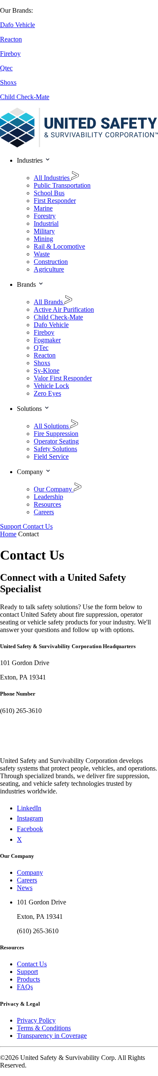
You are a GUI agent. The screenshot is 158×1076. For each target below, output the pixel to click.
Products (28, 979)
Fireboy (10, 53)
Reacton (11, 39)
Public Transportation (62, 185)
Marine (43, 208)
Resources (47, 504)
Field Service (51, 456)
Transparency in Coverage (52, 1035)
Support (27, 971)
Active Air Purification (64, 309)
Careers (44, 512)
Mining (43, 238)
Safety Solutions (55, 448)
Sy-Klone (46, 370)
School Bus (49, 193)
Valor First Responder (63, 378)
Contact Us (32, 964)
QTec (41, 347)
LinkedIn (29, 808)
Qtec (6, 68)
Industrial (46, 223)
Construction (51, 261)
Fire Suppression (56, 433)
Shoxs (8, 82)
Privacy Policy (36, 1020)
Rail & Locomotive (59, 246)
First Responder (55, 200)
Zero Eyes (47, 393)
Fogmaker (47, 340)
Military (44, 231)
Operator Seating (56, 441)
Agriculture (49, 269)
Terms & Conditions (44, 1028)
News (24, 887)
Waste (42, 254)
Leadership (48, 496)
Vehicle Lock (51, 385)
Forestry (45, 215)
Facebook (30, 828)
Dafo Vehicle (17, 24)
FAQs (25, 986)
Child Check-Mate (24, 96)
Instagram (30, 818)
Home (8, 534)
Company (30, 872)
